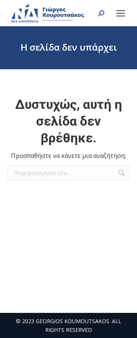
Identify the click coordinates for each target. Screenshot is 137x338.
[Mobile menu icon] (121, 13)
